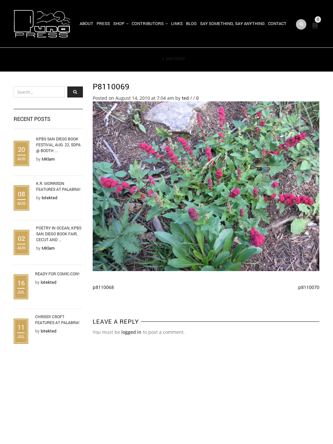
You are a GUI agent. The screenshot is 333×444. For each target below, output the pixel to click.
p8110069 (111, 86)
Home (155, 58)
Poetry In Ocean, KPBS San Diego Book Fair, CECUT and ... (58, 233)
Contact (277, 23)
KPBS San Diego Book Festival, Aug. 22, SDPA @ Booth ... (58, 144)
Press (103, 23)
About (86, 23)
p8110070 (308, 287)
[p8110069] (206, 186)
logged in (131, 332)
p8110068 (103, 287)
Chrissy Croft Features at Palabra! (57, 319)
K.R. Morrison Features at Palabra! (58, 186)
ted (185, 98)
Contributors (148, 23)
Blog (191, 23)
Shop (118, 23)
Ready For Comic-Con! (57, 273)
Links (177, 23)
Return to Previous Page (289, 60)
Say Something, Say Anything (232, 23)
